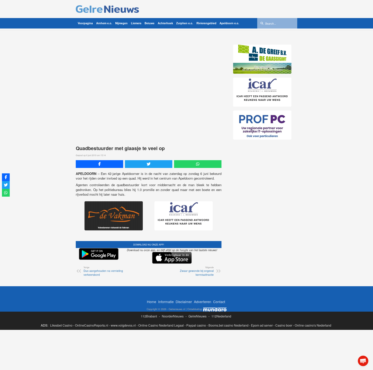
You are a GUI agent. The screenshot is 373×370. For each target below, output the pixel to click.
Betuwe (149, 23)
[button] (363, 361)
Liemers (136, 23)
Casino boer (283, 325)
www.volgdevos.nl (123, 325)
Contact (219, 301)
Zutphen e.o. (184, 23)
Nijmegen (121, 23)
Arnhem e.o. (104, 23)
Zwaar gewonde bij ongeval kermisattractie (197, 271)
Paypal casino (196, 325)
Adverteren (202, 301)
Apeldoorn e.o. (229, 23)
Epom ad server (262, 325)
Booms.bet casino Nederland (228, 325)
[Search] (261, 23)
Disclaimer (184, 301)
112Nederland (221, 316)
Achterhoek (165, 23)
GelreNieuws (197, 316)
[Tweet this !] (148, 164)
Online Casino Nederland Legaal (161, 325)
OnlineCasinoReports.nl (91, 325)
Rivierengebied (206, 23)
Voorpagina (85, 23)
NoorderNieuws (173, 316)
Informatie (166, 301)
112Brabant (149, 316)
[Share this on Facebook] (99, 164)
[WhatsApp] (197, 164)
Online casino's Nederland (313, 325)
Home (151, 301)
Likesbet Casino (61, 325)
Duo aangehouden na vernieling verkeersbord (103, 271)
